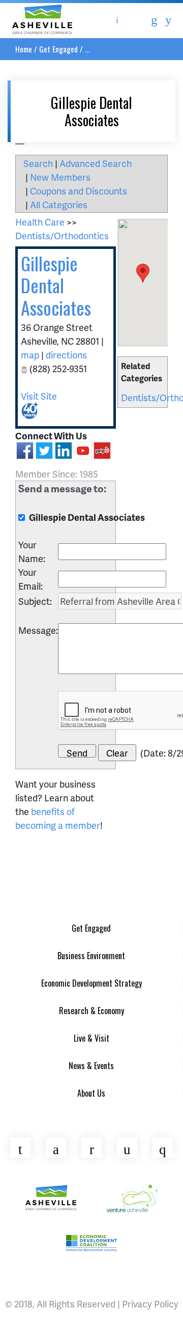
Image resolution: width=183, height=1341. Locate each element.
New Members (60, 177)
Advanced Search (95, 163)
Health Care (40, 221)
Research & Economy (91, 1010)
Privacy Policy (150, 1303)
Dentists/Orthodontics (62, 235)
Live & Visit (91, 1038)
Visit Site (39, 395)
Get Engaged (58, 48)
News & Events (91, 1065)
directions (66, 354)
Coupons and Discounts (78, 190)
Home (23, 48)
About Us (91, 1093)
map (30, 354)
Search (38, 163)
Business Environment (91, 955)
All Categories (58, 204)
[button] (143, 273)
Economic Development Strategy (91, 983)
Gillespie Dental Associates (56, 284)
